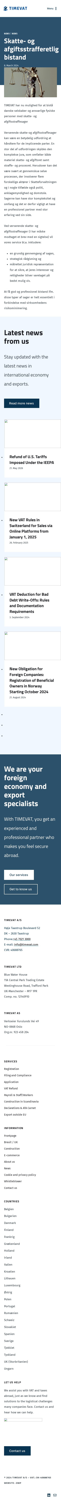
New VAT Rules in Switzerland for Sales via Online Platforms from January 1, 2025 (30, 528)
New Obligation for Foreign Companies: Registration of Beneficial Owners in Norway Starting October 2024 (31, 680)
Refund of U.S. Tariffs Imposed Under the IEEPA (31, 459)
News (7, 33)
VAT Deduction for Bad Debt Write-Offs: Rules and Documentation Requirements (29, 602)
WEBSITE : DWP (12, 1483)
